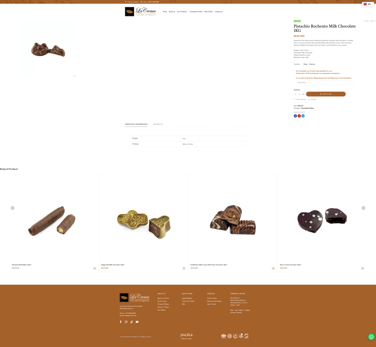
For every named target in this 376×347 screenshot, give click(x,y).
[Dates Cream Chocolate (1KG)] (232, 218)
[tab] (137, 125)
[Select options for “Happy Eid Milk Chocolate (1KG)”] (93, 267)
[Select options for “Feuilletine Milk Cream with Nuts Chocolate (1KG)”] (183, 267)
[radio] (305, 64)
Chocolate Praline (196, 12)
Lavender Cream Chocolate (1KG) (292, 265)
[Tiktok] (131, 322)
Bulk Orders (208, 12)
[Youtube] (137, 322)
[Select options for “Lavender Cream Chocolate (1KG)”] (361, 267)
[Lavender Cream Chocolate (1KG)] (322, 218)
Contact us (219, 12)
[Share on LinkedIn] (303, 115)
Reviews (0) (158, 124)
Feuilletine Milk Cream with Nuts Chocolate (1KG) (119, 265)
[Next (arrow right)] (372, 173)
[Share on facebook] (295, 115)
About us (172, 12)
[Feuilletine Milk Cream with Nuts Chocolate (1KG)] (143, 218)
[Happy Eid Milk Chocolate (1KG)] (54, 218)
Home (165, 12)
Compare (313, 99)
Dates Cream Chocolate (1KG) (201, 265)
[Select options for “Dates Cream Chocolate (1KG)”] (272, 267)
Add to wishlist (301, 99)
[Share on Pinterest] (299, 115)
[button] (182, 11)
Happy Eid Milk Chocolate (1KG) (23, 265)
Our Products (182, 12)
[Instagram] (126, 322)
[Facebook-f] (120, 322)
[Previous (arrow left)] (3, 173)
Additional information (136, 124)
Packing (296, 64)
